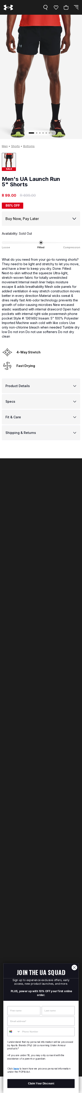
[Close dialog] (74, 967)
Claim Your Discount (41, 1083)
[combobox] (14, 1031)
